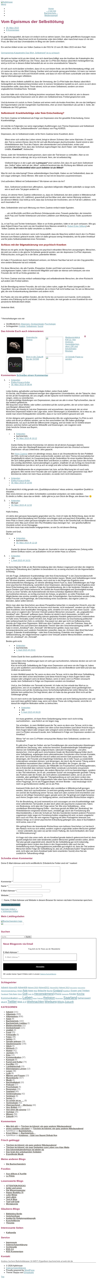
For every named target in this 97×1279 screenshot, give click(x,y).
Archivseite (11, 1247)
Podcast (40, 998)
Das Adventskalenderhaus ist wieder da (25, 1150)
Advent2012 (54, 988)
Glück (20, 994)
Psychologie (50, 324)
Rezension (59, 998)
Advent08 (13, 987)
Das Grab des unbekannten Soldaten (23, 1152)
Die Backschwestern (16, 1164)
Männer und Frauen (15, 1075)
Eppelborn (66, 991)
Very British (11, 1107)
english (9, 1030)
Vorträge (10, 1112)
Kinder (72, 994)
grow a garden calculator (18, 1129)
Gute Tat (31, 994)
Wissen (9, 1114)
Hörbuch (10, 1048)
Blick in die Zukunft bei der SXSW (34, 358)
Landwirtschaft (13, 1066)
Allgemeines (12, 1016)
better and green (14, 1188)
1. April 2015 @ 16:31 (20, 560)
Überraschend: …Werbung (19, 1105)
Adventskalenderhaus (9, 991)
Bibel (35, 991)
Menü (3, 4)
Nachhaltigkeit (13, 1082)
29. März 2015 (12, 28)
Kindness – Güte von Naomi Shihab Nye (38, 1135)
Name (4, 886)
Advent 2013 (64, 987)
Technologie (12, 1103)
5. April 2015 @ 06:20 (31, 712)
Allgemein (25, 324)
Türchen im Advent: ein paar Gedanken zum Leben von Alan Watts (37, 1147)
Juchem (10, 1053)
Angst (19, 991)
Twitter (12, 1001)
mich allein (11, 1197)
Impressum (11, 1242)
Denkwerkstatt (37, 324)
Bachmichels (12, 1021)
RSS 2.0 (10, 1249)
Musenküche (12, 1078)
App (25, 990)
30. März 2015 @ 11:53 (21, 505)
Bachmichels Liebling (16, 1023)
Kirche (80, 993)
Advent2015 (81, 988)
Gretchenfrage (13, 1216)
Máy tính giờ (12, 1126)
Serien (9, 1098)
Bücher (50, 991)
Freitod (22, 326)
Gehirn (9, 1039)
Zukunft (69, 1001)
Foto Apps (13, 994)
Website (4, 895)
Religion (49, 997)
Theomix (10, 1223)
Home (51, 9)
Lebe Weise (11, 1195)
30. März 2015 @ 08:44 (21, 385)
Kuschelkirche (13, 1221)
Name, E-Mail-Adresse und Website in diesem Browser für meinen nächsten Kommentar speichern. (48, 900)
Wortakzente (12, 1204)
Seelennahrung (13, 1094)
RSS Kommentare (14, 1251)
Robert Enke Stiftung (76, 226)
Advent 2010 (33, 988)
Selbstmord (31, 326)
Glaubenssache (13, 1044)
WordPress (29, 1270)
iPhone (57, 994)
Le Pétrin (10, 1176)
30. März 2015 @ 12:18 (26, 543)
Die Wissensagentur (15, 1190)
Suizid (40, 326)
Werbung (51, 1001)
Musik (35, 998)
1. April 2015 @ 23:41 (25, 650)
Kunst (20, 998)
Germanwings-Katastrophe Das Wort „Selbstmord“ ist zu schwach (30, 53)
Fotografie (11, 1035)
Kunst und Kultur (14, 1062)
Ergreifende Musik (14, 1154)
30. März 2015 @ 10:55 (21, 483)
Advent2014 (73, 988)
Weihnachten (35, 1001)
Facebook (4, 994)
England (57, 990)
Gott (25, 993)
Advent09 (22, 987)
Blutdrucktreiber (14, 1025)
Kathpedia (11, 1233)
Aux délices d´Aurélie (16, 1174)
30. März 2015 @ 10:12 (26, 438)
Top (2, 1277)
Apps (30, 990)
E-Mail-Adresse (8, 891)
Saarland (70, 998)
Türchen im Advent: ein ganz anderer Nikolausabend (46, 1126)
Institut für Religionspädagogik (21, 1218)
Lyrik (8, 1073)
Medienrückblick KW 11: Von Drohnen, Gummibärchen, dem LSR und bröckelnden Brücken (72, 344)
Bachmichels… (51, 13)
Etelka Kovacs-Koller (20, 382)
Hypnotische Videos (31, 338)
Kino (8, 1055)
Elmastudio (29, 1272)
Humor (9, 1050)
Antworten (15, 380)
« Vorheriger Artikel (9, 911)
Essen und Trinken (80, 990)
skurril (4, 1002)
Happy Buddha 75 (14, 1193)
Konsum (10, 1060)
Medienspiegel (51, 15)
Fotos (9, 1037)
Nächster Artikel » (9, 909)
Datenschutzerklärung (48, 974)
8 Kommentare (12, 30)
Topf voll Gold (12, 1202)
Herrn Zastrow (21, 454)
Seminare (10, 1096)
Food (8, 1032)
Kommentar (7, 882)
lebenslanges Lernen (16, 1069)
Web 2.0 (21, 1002)
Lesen (9, 1071)
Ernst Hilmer (12, 1133)
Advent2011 (44, 987)
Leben (27, 997)
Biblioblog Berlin (14, 1214)
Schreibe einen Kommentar (32, 375)
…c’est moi (51, 11)
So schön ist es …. (15, 1100)
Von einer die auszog (16, 1110)
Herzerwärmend (44, 993)
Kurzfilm (10, 1064)
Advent (4, 987)
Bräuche (42, 990)
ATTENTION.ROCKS (16, 1186)
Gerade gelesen (13, 1041)
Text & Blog (11, 1199)
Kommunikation (9, 998)
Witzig (60, 1001)
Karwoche (65, 994)
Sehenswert (84, 998)
